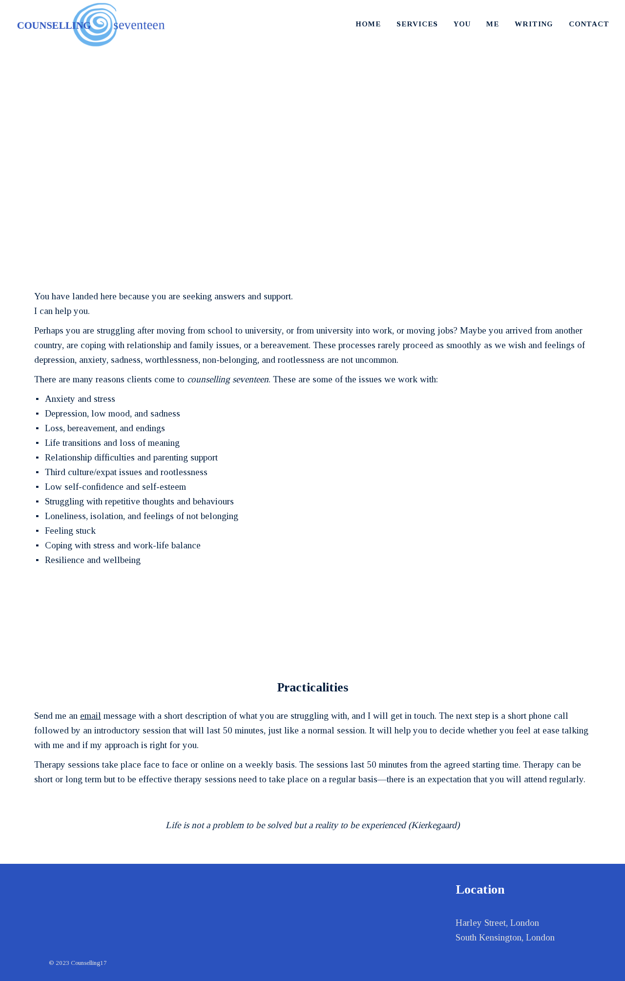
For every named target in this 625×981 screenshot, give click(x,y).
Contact (589, 24)
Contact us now (311, 617)
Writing (534, 24)
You (462, 24)
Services (417, 24)
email (90, 715)
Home (368, 24)
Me (492, 24)
